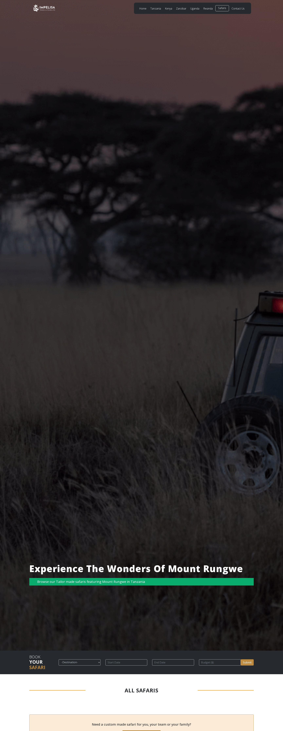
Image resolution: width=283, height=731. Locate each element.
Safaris (222, 8)
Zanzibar (181, 8)
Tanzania (155, 8)
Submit (247, 662)
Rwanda (208, 8)
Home (142, 8)
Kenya (168, 8)
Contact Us (238, 8)
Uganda (194, 8)
